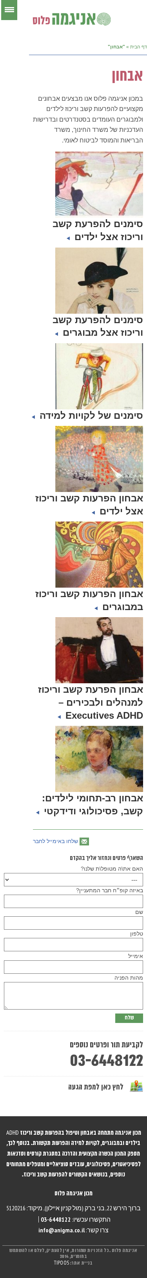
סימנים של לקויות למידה (90, 415)
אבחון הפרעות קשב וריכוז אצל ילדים (89, 504)
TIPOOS (61, 1263)
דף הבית (138, 47)
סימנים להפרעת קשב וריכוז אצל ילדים (98, 230)
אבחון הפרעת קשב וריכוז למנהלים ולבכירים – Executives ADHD (90, 702)
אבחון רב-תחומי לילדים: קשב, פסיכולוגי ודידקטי (92, 804)
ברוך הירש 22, (123, 1208)
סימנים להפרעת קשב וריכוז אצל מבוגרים (98, 326)
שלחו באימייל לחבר (55, 841)
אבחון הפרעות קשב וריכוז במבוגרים (89, 600)
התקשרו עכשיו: (76, 1219)
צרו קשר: (73, 1230)
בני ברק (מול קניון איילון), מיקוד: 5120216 (55, 1208)
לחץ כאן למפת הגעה (95, 1087)
